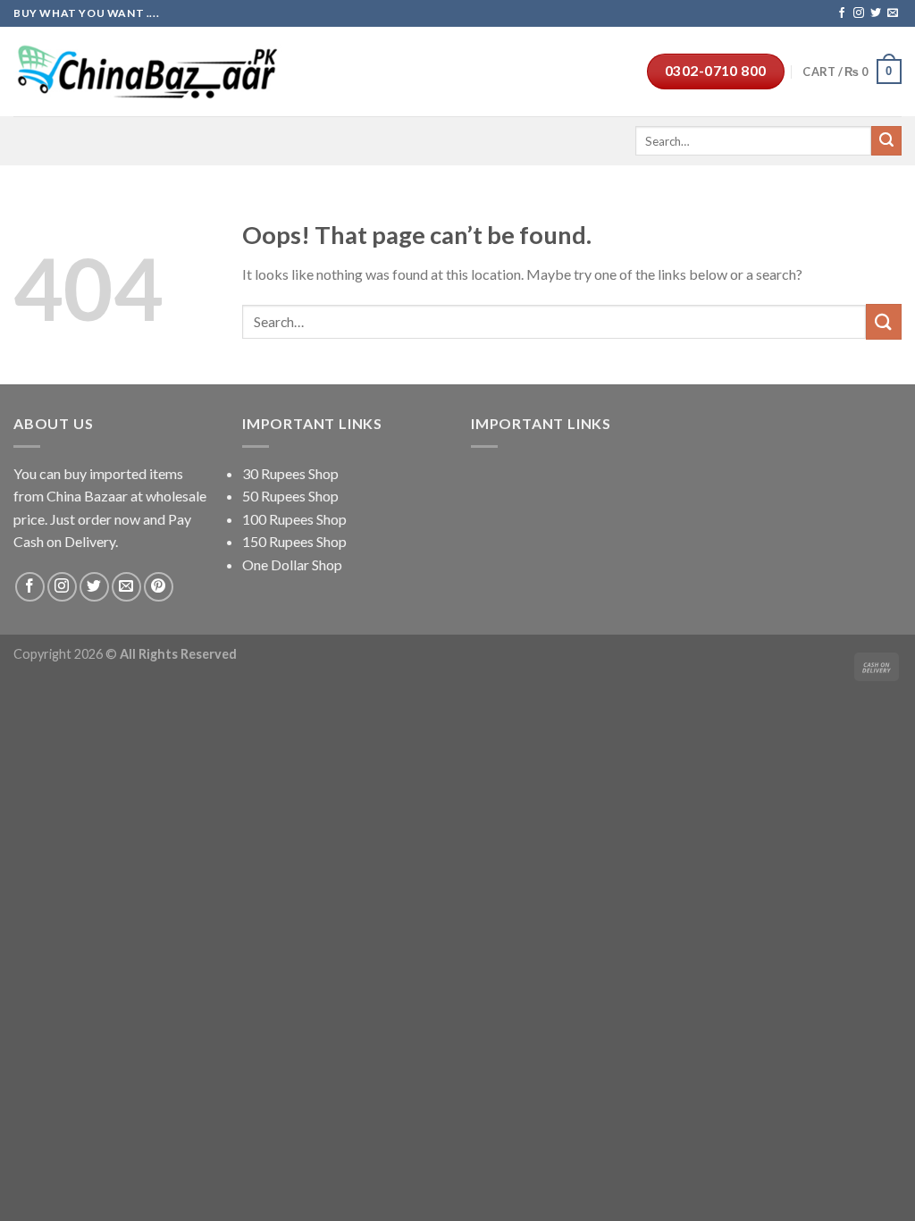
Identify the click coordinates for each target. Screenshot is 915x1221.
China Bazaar (87, 495)
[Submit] (884, 321)
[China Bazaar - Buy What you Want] (147, 72)
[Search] (886, 141)
